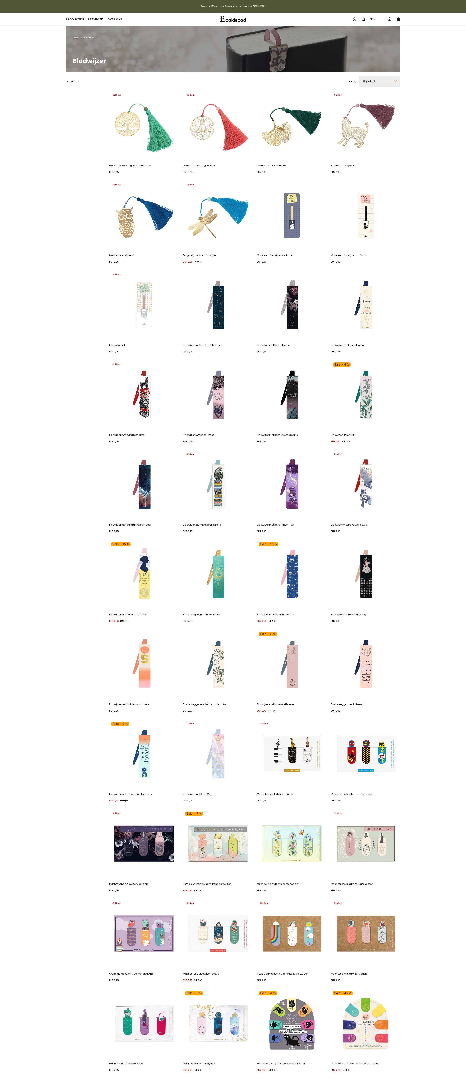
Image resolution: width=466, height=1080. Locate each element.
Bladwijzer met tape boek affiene (202, 524)
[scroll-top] (458, 1072)
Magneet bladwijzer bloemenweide (277, 884)
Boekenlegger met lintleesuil (347, 704)
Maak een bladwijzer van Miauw (349, 255)
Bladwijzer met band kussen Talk (275, 524)
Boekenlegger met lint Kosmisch (201, 614)
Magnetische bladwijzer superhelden (352, 794)
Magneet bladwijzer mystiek (199, 1063)
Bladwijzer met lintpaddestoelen (275, 614)
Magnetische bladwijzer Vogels (349, 973)
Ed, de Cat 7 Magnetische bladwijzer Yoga (281, 1063)
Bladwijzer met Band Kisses (198, 435)
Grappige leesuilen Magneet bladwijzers (132, 973)
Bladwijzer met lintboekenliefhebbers (130, 794)
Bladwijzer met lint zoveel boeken (276, 704)
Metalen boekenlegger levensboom (130, 165)
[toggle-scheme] (354, 19)
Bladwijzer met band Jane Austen (128, 614)
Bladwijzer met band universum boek (130, 524)
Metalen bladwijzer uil (121, 255)
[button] (363, 19)
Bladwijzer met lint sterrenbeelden (202, 345)
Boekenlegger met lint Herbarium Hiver (205, 704)
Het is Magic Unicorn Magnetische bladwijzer (282, 973)
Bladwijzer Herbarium (343, 435)
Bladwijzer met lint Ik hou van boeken (130, 704)
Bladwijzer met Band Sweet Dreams (277, 435)
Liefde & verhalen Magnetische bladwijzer (207, 884)
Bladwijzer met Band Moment (347, 345)
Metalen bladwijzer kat (344, 165)
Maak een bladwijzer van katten (275, 255)
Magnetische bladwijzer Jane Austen (352, 884)
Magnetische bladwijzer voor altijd (128, 884)
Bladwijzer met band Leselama (127, 435)
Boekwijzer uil (117, 345)
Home (76, 37)
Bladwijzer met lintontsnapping (348, 614)
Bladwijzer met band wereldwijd (349, 524)
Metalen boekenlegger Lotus (199, 165)
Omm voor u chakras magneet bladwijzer (355, 1063)
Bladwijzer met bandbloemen (274, 345)
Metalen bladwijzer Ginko (271, 165)
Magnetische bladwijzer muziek (275, 794)
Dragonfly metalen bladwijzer (200, 255)
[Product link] (144, 132)
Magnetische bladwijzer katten (126, 1063)
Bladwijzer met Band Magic (198, 794)
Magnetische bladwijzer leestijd (201, 973)
